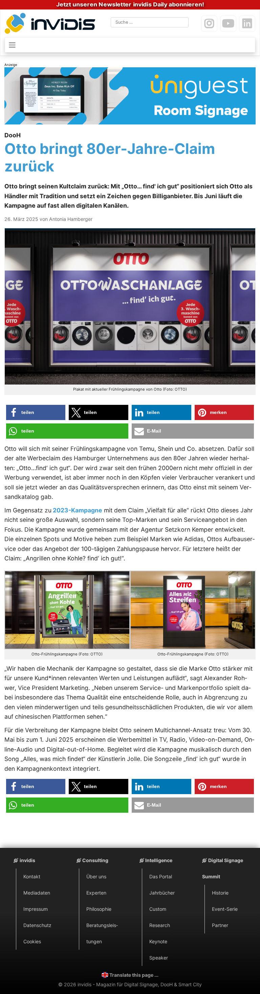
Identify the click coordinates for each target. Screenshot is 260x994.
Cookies (32, 941)
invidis (27, 860)
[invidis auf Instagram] (209, 24)
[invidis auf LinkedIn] (247, 24)
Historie (220, 893)
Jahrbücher (162, 893)
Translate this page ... (133, 975)
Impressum (35, 909)
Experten (96, 893)
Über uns (96, 876)
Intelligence (158, 860)
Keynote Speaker (158, 950)
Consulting (95, 860)
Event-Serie (225, 909)
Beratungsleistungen (102, 933)
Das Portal (160, 876)
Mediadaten (36, 893)
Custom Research (159, 917)
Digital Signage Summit (222, 868)
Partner (220, 925)
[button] (36, 412)
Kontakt (31, 876)
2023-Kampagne (76, 510)
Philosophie (98, 909)
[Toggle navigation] (130, 45)
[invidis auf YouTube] (228, 24)
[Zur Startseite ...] (51, 24)
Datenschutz (37, 925)
